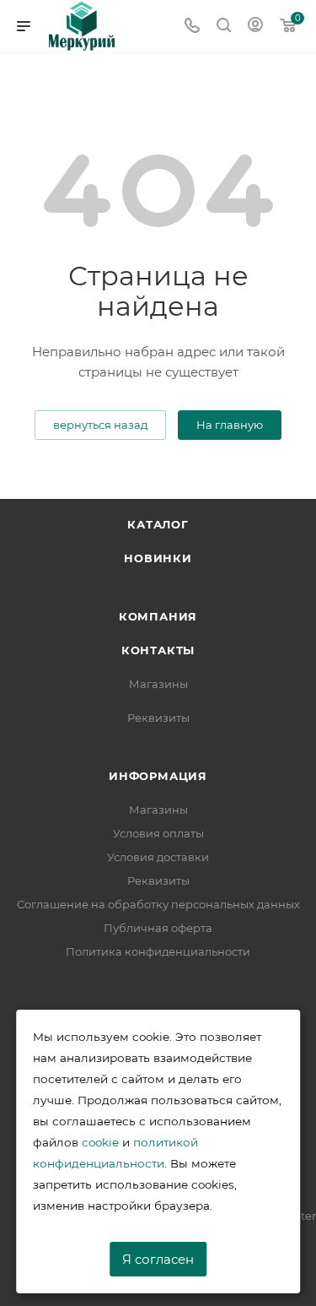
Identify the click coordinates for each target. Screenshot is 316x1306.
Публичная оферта (158, 928)
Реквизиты (158, 717)
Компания (158, 616)
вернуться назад (100, 424)
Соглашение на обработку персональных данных (158, 904)
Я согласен (158, 1259)
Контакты (158, 650)
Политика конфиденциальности (158, 951)
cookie (100, 1142)
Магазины (158, 684)
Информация (158, 776)
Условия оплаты (158, 833)
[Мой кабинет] (255, 27)
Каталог (158, 524)
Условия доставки (158, 857)
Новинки (158, 558)
